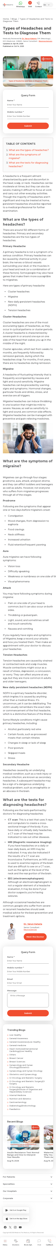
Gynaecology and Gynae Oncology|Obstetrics (21, 1066)
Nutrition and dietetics (20, 1099)
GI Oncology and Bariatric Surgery (25, 1078)
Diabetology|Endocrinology (22, 1105)
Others (12, 1054)
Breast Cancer (16, 1058)
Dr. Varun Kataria (29, 39)
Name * (11, 100)
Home (6, 19)
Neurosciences (45, 41)
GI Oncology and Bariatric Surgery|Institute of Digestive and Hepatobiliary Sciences (25, 1089)
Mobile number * (15, 112)
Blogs (14, 19)
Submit (28, 126)
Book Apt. (28, 1245)
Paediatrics (14, 1109)
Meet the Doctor (35, 937)
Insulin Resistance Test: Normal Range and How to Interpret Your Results (23, 1154)
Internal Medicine (17, 1095)
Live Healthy (15, 1035)
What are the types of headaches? (29, 150)
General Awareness (18, 1038)
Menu (5, 1245)
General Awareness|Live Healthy (24, 1042)
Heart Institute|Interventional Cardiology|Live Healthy (23, 1050)
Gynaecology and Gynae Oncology (25, 1071)
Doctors (15, 1245)
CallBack (49, 1245)
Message (12, 990)
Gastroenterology (17, 1102)
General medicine (17, 1045)
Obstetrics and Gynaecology (23, 1074)
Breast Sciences (17, 1061)
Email (10, 979)
